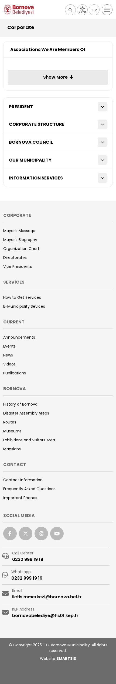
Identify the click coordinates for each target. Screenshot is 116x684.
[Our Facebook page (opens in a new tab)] (10, 533)
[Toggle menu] (107, 10)
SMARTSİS (66, 658)
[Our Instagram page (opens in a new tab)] (41, 533)
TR (94, 10)
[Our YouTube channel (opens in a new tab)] (57, 533)
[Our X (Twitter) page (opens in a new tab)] (25, 533)
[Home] (19, 10)
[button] (70, 9)
